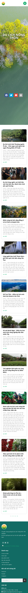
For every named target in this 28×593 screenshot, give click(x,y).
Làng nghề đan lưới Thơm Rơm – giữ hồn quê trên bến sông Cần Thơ (14, 258)
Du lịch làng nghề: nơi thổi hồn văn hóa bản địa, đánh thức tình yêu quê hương (14, 184)
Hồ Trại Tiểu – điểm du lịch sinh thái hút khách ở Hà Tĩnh (13, 295)
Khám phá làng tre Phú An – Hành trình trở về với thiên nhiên (12, 495)
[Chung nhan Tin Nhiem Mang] (10, 546)
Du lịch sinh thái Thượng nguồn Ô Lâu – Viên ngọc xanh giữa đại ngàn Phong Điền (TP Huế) (14, 146)
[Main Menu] (25, 3)
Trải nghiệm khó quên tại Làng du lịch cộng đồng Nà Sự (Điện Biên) (13, 370)
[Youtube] (5, 543)
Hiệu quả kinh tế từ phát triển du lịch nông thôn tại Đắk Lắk (13, 455)
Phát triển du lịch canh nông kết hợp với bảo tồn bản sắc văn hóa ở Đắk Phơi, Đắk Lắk (14, 408)
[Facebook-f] (3, 543)
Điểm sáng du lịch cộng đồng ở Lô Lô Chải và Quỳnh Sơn (13, 221)
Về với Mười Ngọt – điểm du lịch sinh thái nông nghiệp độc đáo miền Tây (14, 332)
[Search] (25, 580)
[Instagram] (8, 543)
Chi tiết (5, 162)
